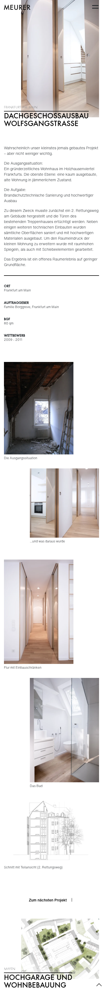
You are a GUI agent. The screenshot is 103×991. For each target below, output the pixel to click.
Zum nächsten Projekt (48, 900)
